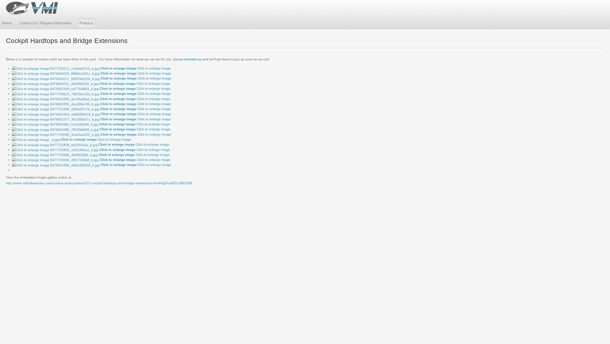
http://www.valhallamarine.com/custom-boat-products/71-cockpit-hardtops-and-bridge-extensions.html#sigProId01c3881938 (99, 183)
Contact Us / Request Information (45, 23)
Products (86, 23)
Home (7, 23)
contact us (193, 59)
